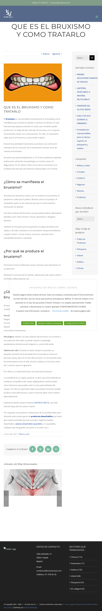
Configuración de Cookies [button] (75, 323)
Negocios (81, 184)
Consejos (81, 172)
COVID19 (81, 178)
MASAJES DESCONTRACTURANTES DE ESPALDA (87, 78)
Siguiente (56, 54)
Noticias (80, 191)
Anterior (46, 54)
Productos (81, 197)
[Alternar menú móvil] (97, 16)
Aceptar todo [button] (28, 323)
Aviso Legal (69, 604)
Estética (80, 262)
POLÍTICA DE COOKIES (60, 311)
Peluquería (81, 249)
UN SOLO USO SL (41, 402)
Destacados (76, 563)
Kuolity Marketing (30, 607)
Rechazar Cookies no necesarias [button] (49, 323)
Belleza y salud (24, 434)
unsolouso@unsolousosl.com (60, 3)
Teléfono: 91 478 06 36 (40, 3)
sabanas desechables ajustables (28, 424)
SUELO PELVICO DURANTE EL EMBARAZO (84, 119)
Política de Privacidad (83, 604)
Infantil (80, 255)
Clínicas (80, 268)
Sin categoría (76, 588)
